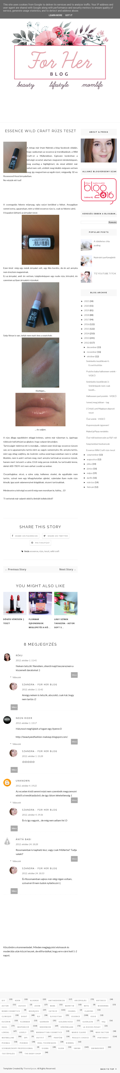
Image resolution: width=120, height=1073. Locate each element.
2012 (86, 342)
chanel (72, 1011)
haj (103, 1022)
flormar (25, 1022)
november (92, 352)
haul (4, 1027)
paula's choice (80, 1037)
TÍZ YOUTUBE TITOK (105, 273)
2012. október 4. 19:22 (26, 785)
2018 (86, 315)
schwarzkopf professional (17, 1048)
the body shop (33, 1053)
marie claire (79, 1032)
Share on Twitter (58, 536)
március (90, 482)
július (89, 464)
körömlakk (67, 1027)
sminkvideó (97, 1048)
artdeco (101, 1000)
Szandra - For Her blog (39, 684)
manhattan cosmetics (49, 1032)
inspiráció (23, 1027)
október (91, 356)
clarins (89, 1011)
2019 (86, 310)
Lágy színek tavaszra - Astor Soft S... (64, 623)
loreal (5, 1032)
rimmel (70, 1043)
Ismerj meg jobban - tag (97, 402)
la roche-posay (91, 1027)
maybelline (8, 1037)
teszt (46, 551)
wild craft (54, 551)
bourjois (34, 1011)
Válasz (74, 675)
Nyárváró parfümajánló (104, 257)
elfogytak (56, 1016)
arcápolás (81, 1000)
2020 (86, 305)
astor (5, 1006)
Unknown (23, 780)
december (92, 347)
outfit (40, 1037)
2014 (86, 333)
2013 (86, 338)
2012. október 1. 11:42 (32, 689)
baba (52, 1006)
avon (37, 1006)
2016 (86, 324)
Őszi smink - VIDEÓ (95, 419)
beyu (86, 1006)
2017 (86, 319)
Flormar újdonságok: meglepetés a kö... (40, 623)
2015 (86, 328)
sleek (61, 1048)
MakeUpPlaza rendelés (97, 431)
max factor (102, 1032)
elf (38, 1016)
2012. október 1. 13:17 (26, 723)
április (89, 477)
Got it (68, 15)
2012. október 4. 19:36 (32, 814)
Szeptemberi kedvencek (98, 444)
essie (93, 1016)
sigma (45, 1048)
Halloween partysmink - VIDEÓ (101, 396)
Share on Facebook (26, 536)
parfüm (58, 1037)
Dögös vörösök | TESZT (13, 621)
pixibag (6, 1043)
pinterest (103, 1037)
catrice (53, 1011)
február (90, 487)
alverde (34, 1000)
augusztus (92, 459)
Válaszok (16, 677)
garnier (44, 1022)
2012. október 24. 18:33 (33, 873)
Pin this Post (42, 543)
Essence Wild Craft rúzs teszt (100, 450)
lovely (22, 1032)
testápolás (8, 1053)
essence (34, 551)
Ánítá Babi (23, 839)
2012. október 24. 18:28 (27, 844)
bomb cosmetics (11, 1011)
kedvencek (45, 1027)
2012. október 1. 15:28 (32, 756)
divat (24, 1016)
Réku (19, 655)
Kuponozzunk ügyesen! (97, 425)
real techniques (47, 1043)
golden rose (66, 1022)
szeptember (93, 454)
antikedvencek (56, 1000)
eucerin (6, 1022)
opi (26, 1037)
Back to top (107, 1069)
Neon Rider (24, 718)
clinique (6, 1016)
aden (17, 1000)
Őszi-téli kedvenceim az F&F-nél (101, 437)
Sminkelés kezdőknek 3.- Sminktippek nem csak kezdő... (98, 385)
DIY (3, 1000)
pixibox (24, 1043)
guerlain (87, 1022)
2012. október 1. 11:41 (26, 660)
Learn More (55, 15)
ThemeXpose (30, 1068)
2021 (86, 301)
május (89, 473)
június (90, 468)
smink (77, 1048)
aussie (22, 1006)
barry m (69, 1006)
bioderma (103, 1006)
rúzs (41, 551)
